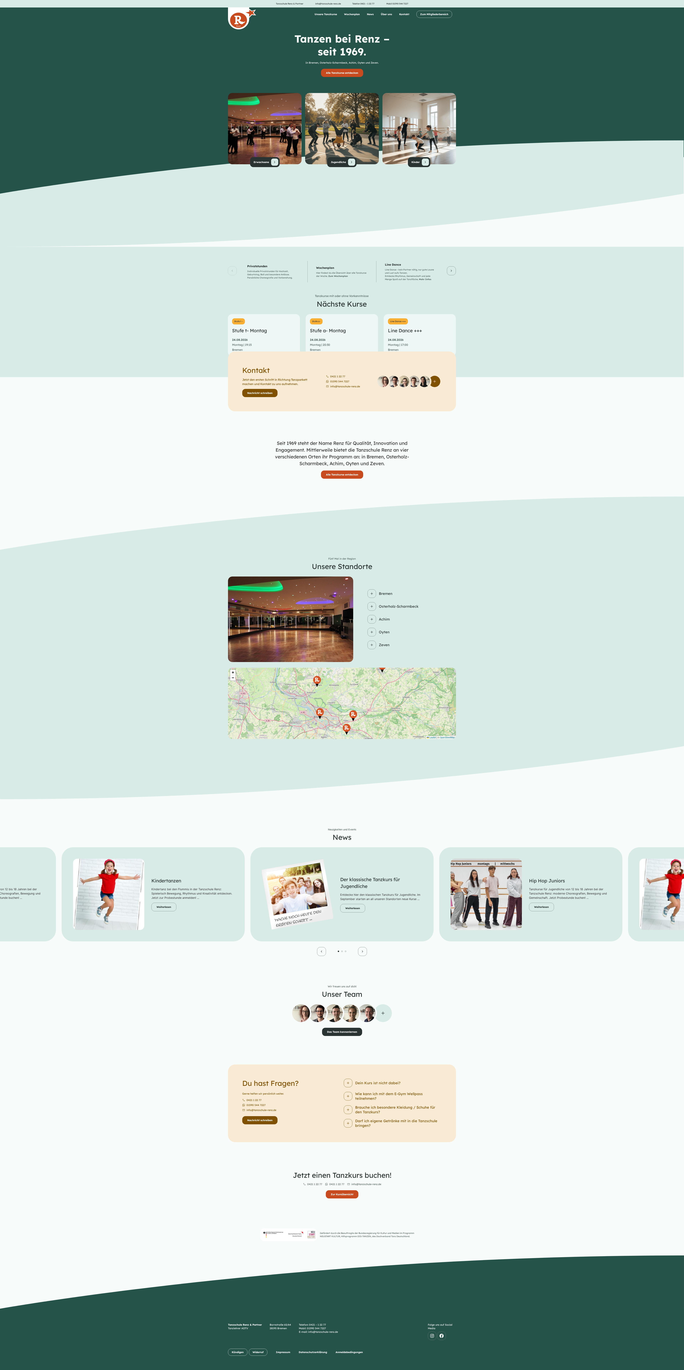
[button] (232, 270)
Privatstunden (257, 266)
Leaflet (432, 737)
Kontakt (404, 14)
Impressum (283, 1352)
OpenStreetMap (447, 737)
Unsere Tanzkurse (326, 14)
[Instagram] (432, 1336)
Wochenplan (352, 14)
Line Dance (393, 264)
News (370, 14)
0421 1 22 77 (254, 1100)
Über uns (386, 14)
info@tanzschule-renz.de (261, 1110)
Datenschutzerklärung (313, 1352)
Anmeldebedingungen (349, 1352)
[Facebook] (441, 1336)
